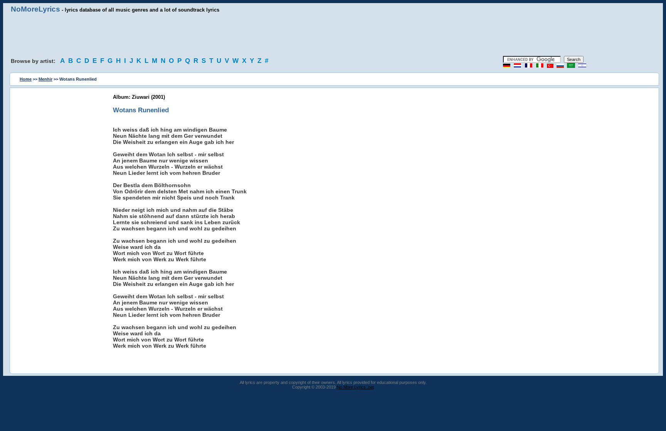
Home (26, 79)
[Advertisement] (333, 34)
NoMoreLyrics (35, 9)
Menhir (45, 79)
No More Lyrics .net (355, 387)
